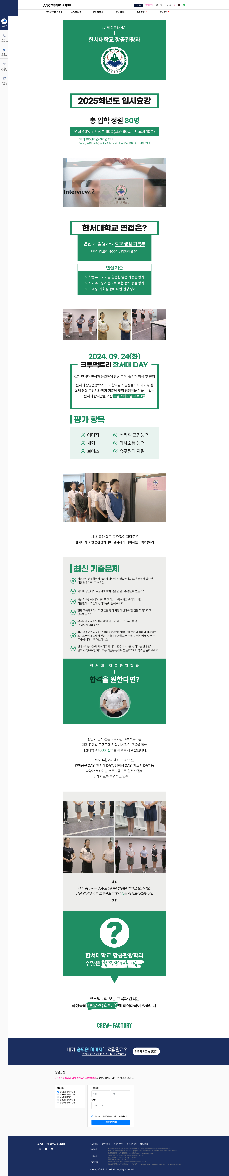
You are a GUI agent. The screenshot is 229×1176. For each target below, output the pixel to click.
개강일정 (138, 5)
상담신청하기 (111, 1122)
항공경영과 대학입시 (67, 1094)
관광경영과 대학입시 (67, 1102)
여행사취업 (144, 1144)
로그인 (169, 5)
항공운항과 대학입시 (67, 1092)
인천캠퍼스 (106, 1144)
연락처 (93, 1100)
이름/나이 (95, 1088)
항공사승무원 (118, 1144)
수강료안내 (133, 1152)
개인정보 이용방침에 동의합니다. (110, 1116)
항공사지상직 (132, 1144)
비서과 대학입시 (65, 1097)
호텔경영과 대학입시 (67, 1100)
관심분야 (60, 1088)
